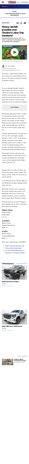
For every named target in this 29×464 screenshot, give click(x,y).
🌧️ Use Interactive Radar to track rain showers (14, 14)
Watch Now (24, 2)
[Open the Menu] (2, 2)
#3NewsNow (18, 250)
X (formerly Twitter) (19, 252)
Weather (5, 23)
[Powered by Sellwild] (24, 356)
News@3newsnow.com (17, 246)
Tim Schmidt (10, 66)
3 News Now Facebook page (13, 248)
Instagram (8, 252)
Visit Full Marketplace (22, 263)
